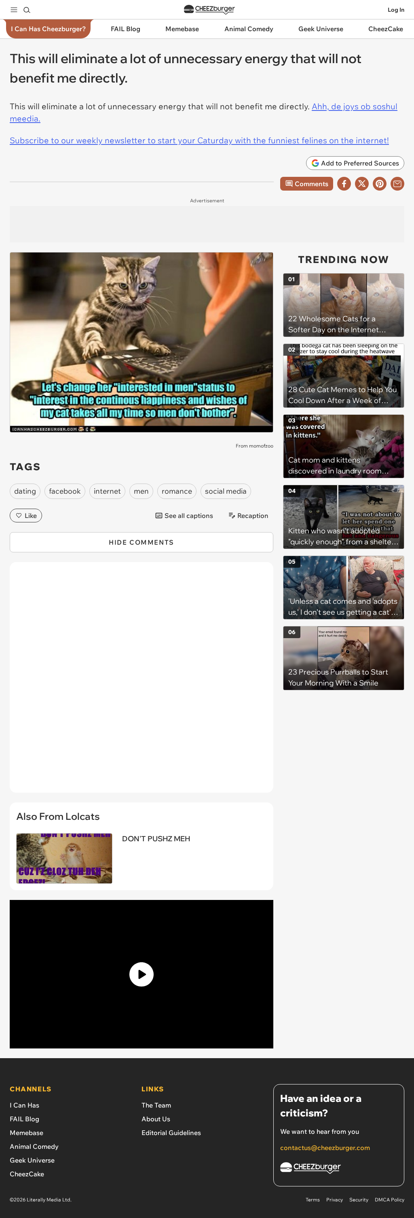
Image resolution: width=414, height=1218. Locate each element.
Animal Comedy (34, 1146)
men (141, 491)
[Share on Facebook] (344, 184)
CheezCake (27, 1174)
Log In (396, 9)
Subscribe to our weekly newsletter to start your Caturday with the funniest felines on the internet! (199, 140)
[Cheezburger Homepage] (209, 10)
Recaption (252, 515)
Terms (313, 1200)
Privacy (334, 1200)
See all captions (189, 515)
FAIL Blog (24, 1119)
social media (226, 491)
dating (25, 491)
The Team (156, 1105)
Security (358, 1200)
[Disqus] (141, 682)
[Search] (27, 9)
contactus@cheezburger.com (325, 1148)
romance (177, 491)
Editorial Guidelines (171, 1133)
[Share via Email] (397, 184)
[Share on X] (362, 184)
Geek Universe (32, 1160)
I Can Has (24, 1105)
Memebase (26, 1133)
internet (107, 491)
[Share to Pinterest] (380, 184)
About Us (156, 1119)
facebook (65, 491)
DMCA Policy (389, 1200)
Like (31, 515)
